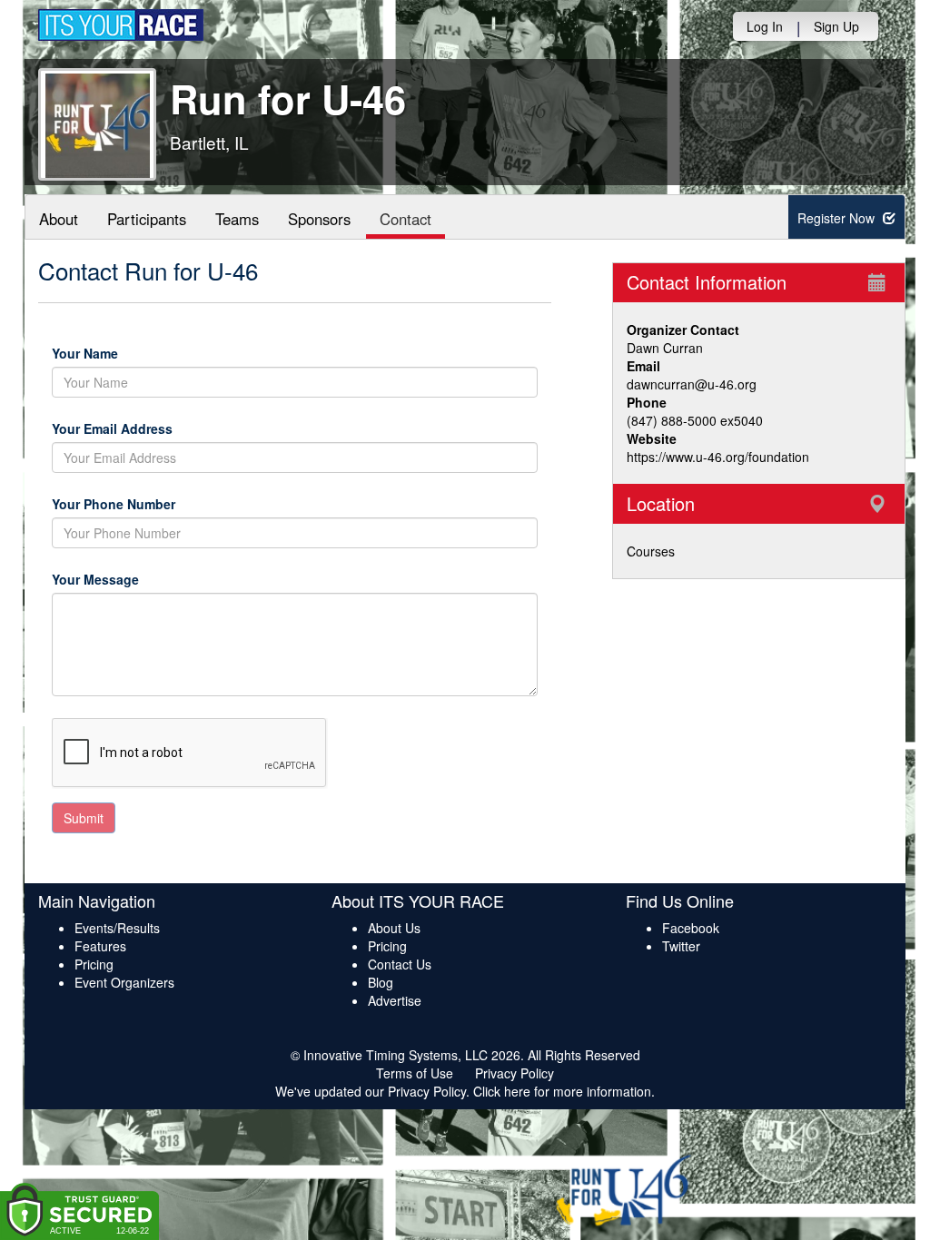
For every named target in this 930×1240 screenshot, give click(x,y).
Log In (765, 26)
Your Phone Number (113, 504)
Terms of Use (414, 1073)
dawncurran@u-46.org (692, 384)
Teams (237, 219)
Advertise (394, 1000)
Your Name (116, 353)
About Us (394, 928)
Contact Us (399, 964)
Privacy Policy (514, 1073)
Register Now (837, 218)
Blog (380, 982)
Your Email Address (184, 428)
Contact (405, 219)
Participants (146, 219)
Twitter (681, 946)
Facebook (690, 928)
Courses (651, 551)
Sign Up (836, 26)
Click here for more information (562, 1091)
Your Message (127, 579)
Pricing (94, 964)
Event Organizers (124, 982)
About (58, 219)
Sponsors (319, 219)
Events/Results (117, 928)
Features (100, 946)
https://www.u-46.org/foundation (718, 457)
